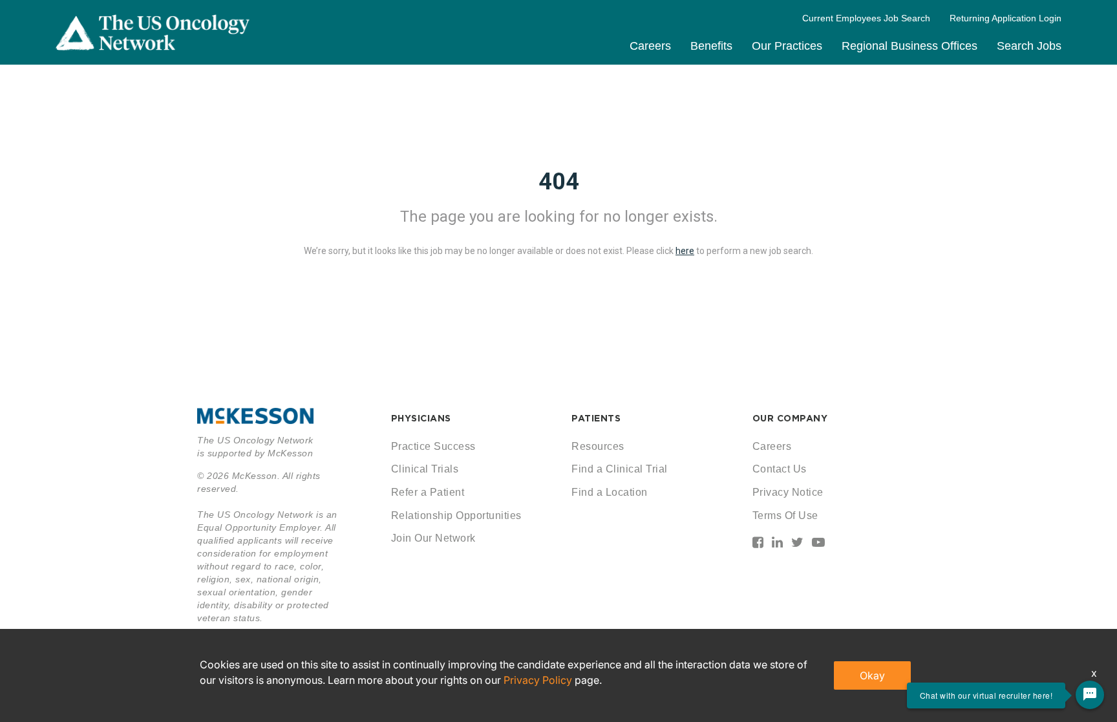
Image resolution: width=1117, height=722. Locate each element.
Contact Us (779, 468)
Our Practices (787, 45)
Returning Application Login (1005, 18)
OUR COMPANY (790, 418)
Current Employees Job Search (866, 18)
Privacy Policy (538, 680)
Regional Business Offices (909, 45)
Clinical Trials (425, 468)
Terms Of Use (785, 515)
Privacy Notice (788, 492)
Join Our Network (433, 538)
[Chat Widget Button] (1090, 695)
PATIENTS (596, 418)
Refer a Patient (428, 492)
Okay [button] (872, 675)
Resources (597, 446)
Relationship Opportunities (456, 515)
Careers (650, 45)
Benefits (711, 45)
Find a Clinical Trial (619, 468)
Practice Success (433, 446)
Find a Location (609, 492)
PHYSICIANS (421, 418)
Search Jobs (1029, 45)
